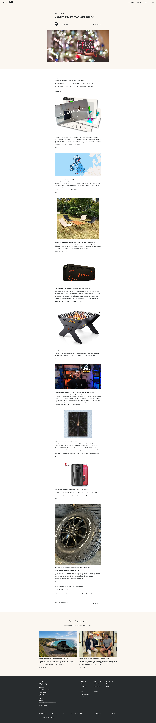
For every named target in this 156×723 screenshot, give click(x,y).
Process (139, 2)
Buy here (57, 147)
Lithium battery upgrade (86, 86)
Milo (107, 686)
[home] (7, 2)
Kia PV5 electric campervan (85, 695)
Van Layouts (131, 2)
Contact (146, 2)
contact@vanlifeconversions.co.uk (47, 702)
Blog (82, 691)
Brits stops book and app (86, 83)
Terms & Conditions (112, 713)
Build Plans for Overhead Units (76, 80)
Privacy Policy (96, 713)
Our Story (96, 683)
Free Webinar (97, 686)
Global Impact (97, 689)
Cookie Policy (103, 713)
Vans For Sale (84, 689)
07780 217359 (42, 700)
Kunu (107, 683)
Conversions (84, 686)
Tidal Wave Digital (49, 717)
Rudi (107, 689)
